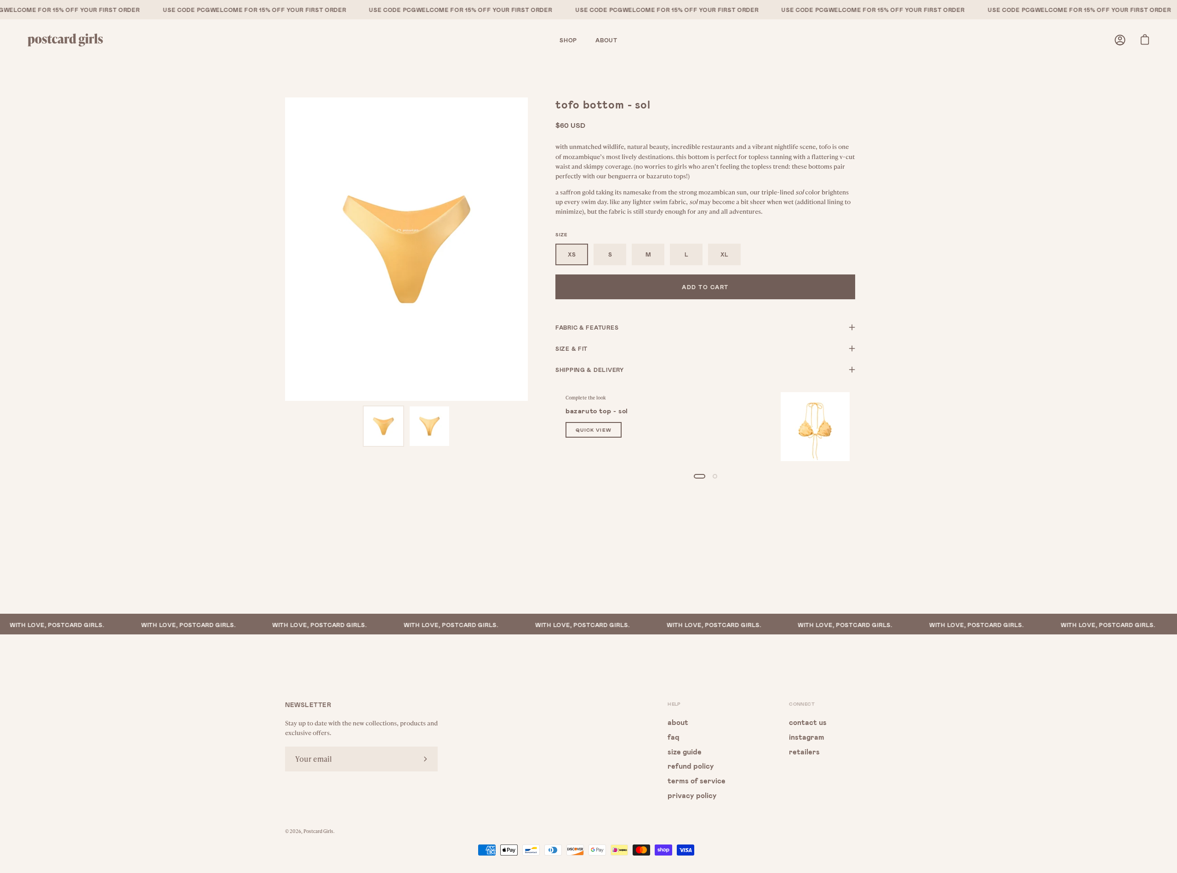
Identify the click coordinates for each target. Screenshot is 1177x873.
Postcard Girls (318, 831)
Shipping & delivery (589, 369)
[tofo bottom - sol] (383, 426)
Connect (802, 704)
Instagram (806, 736)
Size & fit (571, 348)
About (678, 722)
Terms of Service (697, 780)
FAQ (674, 736)
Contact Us (808, 722)
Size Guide (685, 751)
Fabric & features (586, 327)
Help (674, 704)
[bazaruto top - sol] (815, 426)
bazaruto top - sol (597, 410)
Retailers (804, 751)
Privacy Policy (692, 794)
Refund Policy (691, 765)
